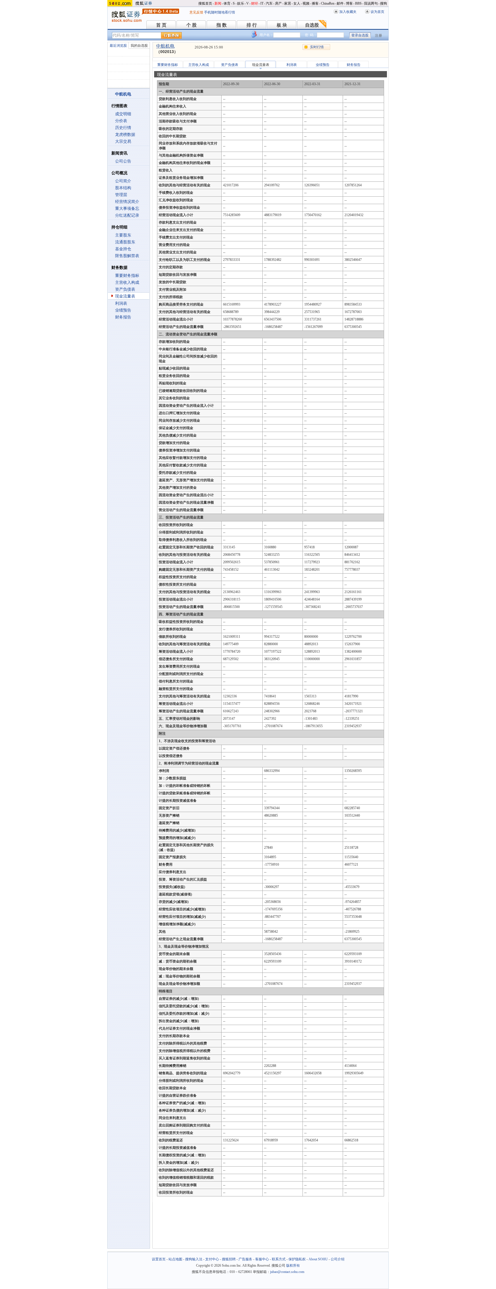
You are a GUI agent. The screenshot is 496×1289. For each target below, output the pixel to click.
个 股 (191, 25)
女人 (296, 3)
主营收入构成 (127, 282)
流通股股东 (125, 242)
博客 (349, 3)
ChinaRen (327, 3)
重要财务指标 (127, 275)
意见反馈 (196, 12)
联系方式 (279, 1259)
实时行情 (317, 47)
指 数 (221, 25)
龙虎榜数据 (125, 134)
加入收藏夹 (347, 12)
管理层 (121, 195)
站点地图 (175, 1259)
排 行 (252, 25)
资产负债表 (125, 289)
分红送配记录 (127, 215)
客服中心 (262, 1259)
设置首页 (159, 1259)
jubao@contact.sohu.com (287, 1272)
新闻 (217, 3)
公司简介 (123, 181)
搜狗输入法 (193, 1259)
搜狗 (383, 3)
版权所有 (293, 1265)
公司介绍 (337, 1259)
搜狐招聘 (229, 1259)
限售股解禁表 (127, 256)
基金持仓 (123, 249)
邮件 (340, 3)
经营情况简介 (127, 201)
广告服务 (245, 1259)
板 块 (282, 25)
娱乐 (240, 3)
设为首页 (377, 12)
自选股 (312, 25)
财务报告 (123, 317)
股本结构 (123, 188)
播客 (315, 3)
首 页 (161, 25)
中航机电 (165, 46)
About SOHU (318, 1259)
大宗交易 (123, 141)
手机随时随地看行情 (219, 12)
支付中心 (212, 1259)
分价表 (121, 121)
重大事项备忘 (127, 208)
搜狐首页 (205, 3)
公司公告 (123, 161)
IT (262, 3)
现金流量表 (125, 296)
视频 (306, 3)
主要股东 (123, 235)
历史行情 (123, 128)
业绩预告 (123, 310)
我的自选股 (139, 46)
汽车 (269, 3)
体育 (227, 3)
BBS (358, 3)
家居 (287, 3)
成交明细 (123, 114)
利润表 (121, 303)
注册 (378, 36)
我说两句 (371, 3)
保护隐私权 (297, 1259)
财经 (254, 3)
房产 (278, 3)
